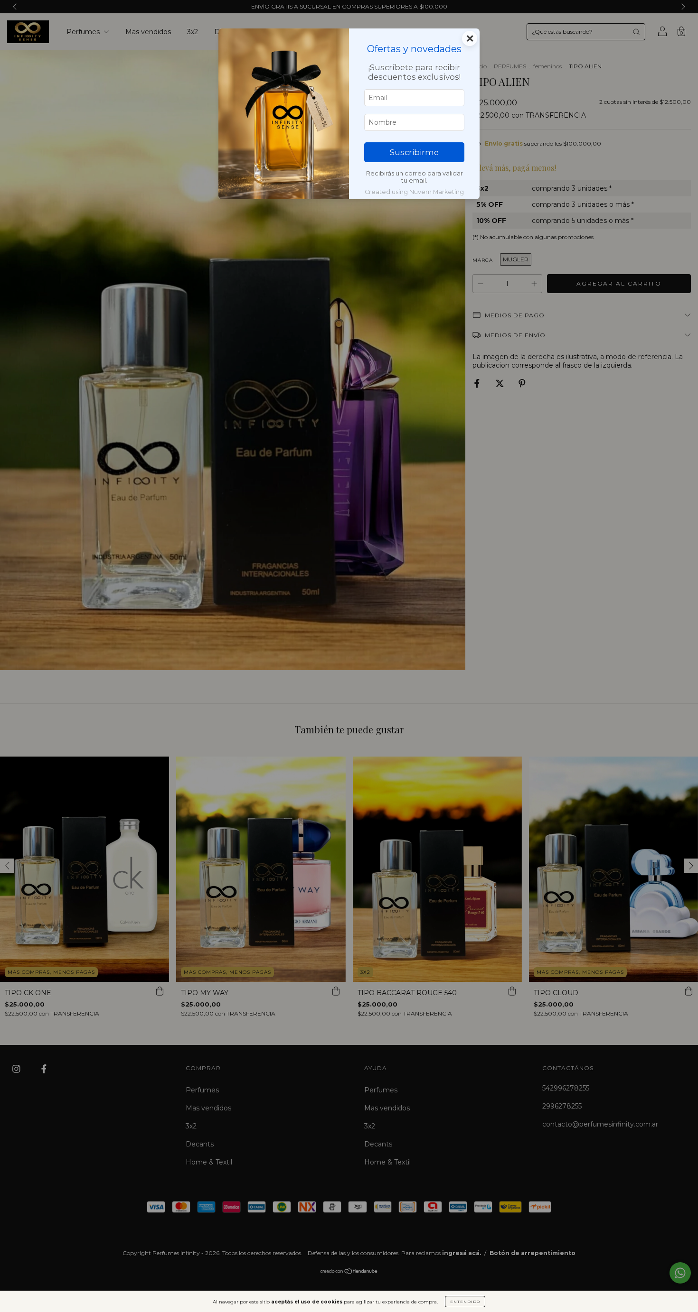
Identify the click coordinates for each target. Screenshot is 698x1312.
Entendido (465, 1301)
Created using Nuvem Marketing (414, 191)
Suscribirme (414, 152)
